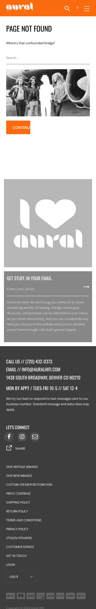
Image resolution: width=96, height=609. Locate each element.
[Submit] (87, 57)
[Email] (35, 437)
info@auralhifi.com (41, 369)
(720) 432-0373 (38, 361)
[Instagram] (22, 437)
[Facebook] (9, 437)
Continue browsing (21, 129)
